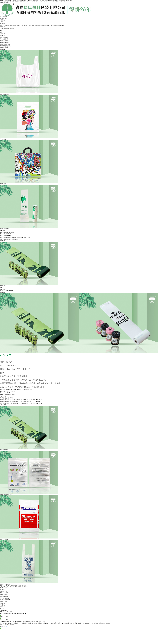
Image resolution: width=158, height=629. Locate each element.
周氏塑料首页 (3, 18)
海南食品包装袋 (21, 25)
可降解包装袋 (7, 239)
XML (43, 621)
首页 (1, 239)
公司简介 (2, 21)
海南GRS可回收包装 (50, 25)
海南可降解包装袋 (29, 25)
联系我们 (2, 34)
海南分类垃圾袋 (4, 25)
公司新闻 (2, 28)
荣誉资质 (2, 30)
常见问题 (12, 28)
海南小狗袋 (7, 393)
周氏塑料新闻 (3, 601)
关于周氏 (2, 20)
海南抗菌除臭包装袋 (40, 25)
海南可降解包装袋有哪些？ (7, 398)
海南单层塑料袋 (12, 25)
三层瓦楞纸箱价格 (16, 586)
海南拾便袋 (15, 239)
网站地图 (38, 621)
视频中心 (2, 32)
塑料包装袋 (24, 586)
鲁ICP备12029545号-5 (10, 625)
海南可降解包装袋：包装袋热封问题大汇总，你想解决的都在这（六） (18, 399)
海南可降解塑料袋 (23, 1)
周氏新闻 (2, 27)
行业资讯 (7, 28)
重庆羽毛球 (9, 586)
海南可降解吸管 (60, 25)
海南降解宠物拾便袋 (10, 394)
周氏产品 (2, 23)
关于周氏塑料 (3, 587)
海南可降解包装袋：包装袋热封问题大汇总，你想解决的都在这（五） (18, 403)
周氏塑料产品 (3, 591)
